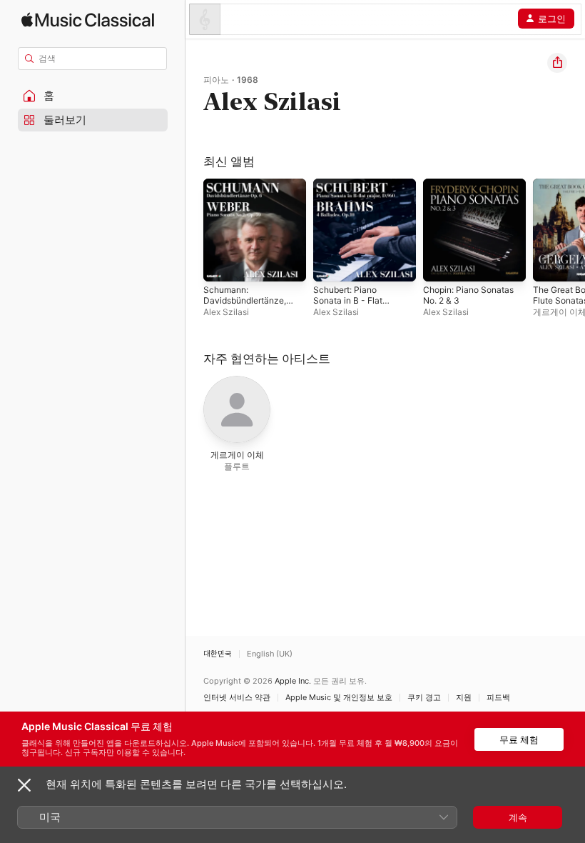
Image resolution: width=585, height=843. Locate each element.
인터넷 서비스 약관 (236, 698)
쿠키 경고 (424, 698)
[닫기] (24, 785)
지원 (464, 698)
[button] (93, 95)
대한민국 (217, 654)
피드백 (498, 698)
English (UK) (269, 654)
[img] (87, 19)
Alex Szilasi (226, 311)
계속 (518, 817)
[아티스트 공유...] (557, 63)
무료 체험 (519, 739)
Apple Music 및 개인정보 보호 (338, 698)
